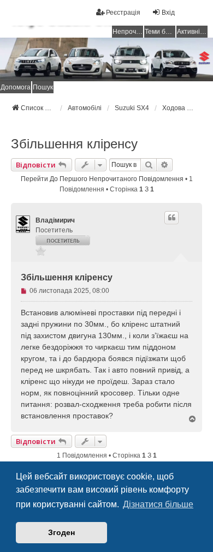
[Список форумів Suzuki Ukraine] (106, 59)
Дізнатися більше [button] (158, 504)
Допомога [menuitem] (16, 87)
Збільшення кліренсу (74, 143)
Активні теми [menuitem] (192, 31)
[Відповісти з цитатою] (171, 217)
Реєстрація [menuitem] (123, 12)
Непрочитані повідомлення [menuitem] (128, 31)
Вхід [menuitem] (168, 12)
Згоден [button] (61, 532)
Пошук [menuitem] (43, 87)
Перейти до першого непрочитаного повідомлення (102, 179)
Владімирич (55, 220)
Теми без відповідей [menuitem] (160, 31)
